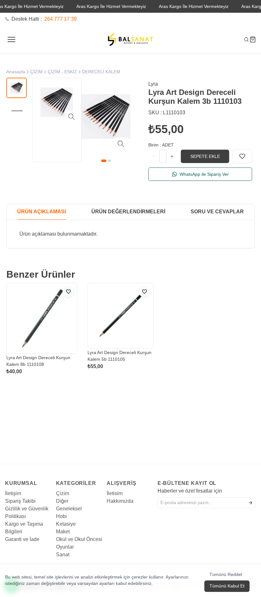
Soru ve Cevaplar (217, 211)
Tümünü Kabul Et (226, 585)
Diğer (62, 501)
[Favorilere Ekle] (242, 156)
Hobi (61, 516)
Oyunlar (65, 547)
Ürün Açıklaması (41, 211)
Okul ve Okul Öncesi (79, 539)
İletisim (115, 493)
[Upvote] (154, 156)
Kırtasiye (66, 524)
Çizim (62, 493)
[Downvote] (172, 156)
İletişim (13, 493)
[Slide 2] (109, 161)
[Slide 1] (103, 161)
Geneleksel (69, 508)
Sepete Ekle (205, 156)
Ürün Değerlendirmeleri (128, 211)
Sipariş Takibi (20, 501)
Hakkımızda (120, 501)
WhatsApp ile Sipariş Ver (204, 174)
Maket (63, 531)
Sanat (62, 554)
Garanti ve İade (22, 539)
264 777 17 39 (60, 19)
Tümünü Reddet (225, 574)
